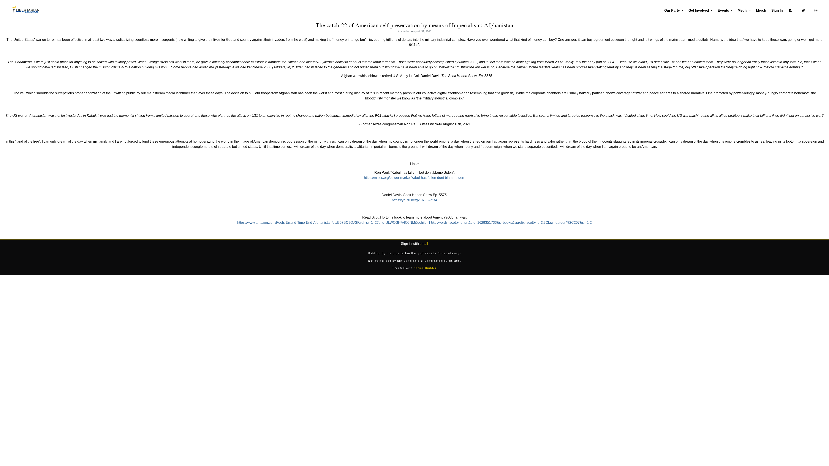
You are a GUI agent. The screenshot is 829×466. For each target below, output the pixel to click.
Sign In (777, 10)
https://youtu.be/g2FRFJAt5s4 (414, 200)
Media (743, 10)
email (424, 244)
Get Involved (699, 10)
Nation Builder (425, 268)
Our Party (672, 10)
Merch (761, 10)
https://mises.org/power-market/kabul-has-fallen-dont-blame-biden (414, 177)
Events (724, 10)
